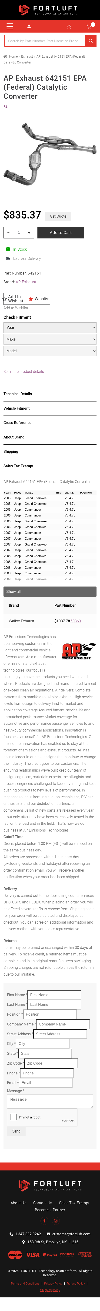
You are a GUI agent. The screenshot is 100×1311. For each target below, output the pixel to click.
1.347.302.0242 (28, 1234)
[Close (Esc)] (39, 1302)
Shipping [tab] (10, 451)
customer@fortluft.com (71, 1234)
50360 (75, 621)
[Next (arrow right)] (16, 1308)
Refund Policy (76, 1283)
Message (15, 1091)
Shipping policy (50, 1290)
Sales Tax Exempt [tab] (18, 466)
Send (16, 1131)
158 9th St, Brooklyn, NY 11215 (52, 1242)
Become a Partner (50, 1210)
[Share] (28, 1302)
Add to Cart (61, 232)
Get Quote (58, 216)
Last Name (17, 1004)
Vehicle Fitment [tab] (16, 408)
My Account (29, 26)
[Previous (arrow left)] (5, 1308)
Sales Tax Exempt (74, 1203)
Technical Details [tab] (17, 394)
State (12, 1053)
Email (13, 1083)
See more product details (23, 371)
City (11, 1043)
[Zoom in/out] (5, 1302)
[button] (26, 299)
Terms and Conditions (25, 1283)
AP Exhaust (26, 282)
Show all (13, 592)
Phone (13, 1073)
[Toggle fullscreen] (16, 1302)
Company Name (21, 1024)
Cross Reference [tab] (17, 422)
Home (13, 56)
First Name (17, 995)
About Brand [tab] (13, 437)
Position (15, 1014)
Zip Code (15, 1063)
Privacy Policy (53, 1283)
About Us (19, 1203)
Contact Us (42, 1203)
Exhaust (27, 56)
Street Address (20, 1034)
